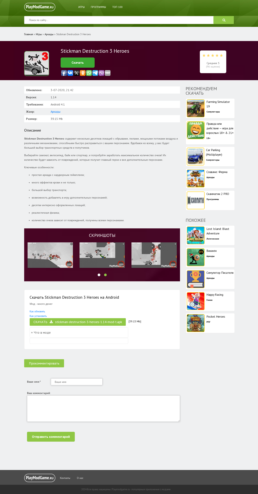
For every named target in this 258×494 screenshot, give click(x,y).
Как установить (38, 316)
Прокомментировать (44, 363)
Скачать (78, 62)
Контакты (65, 478)
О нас (80, 478)
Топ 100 (117, 7)
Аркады (55, 111)
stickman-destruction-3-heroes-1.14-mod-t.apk (77, 322)
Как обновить (37, 311)
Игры (81, 7)
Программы (98, 7)
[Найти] (223, 20)
